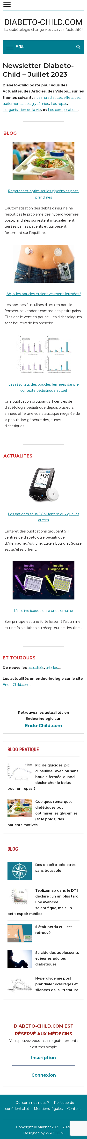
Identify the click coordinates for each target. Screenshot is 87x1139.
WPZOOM (55, 1133)
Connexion (43, 1075)
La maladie (45, 97)
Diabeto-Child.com (43, 22)
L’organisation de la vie (22, 110)
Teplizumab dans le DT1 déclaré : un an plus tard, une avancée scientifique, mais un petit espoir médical (43, 902)
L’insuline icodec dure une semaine (43, 610)
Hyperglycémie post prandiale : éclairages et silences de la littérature (56, 984)
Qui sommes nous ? (32, 1102)
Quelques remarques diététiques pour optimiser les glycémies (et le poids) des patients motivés (42, 813)
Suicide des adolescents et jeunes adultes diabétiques (57, 958)
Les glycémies (36, 103)
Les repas (59, 103)
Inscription (43, 1057)
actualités (36, 667)
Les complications (63, 110)
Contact (74, 1108)
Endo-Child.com (16, 684)
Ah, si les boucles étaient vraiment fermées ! (44, 294)
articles (52, 667)
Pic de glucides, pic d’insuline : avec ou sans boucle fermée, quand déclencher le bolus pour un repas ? (43, 776)
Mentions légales (48, 1108)
